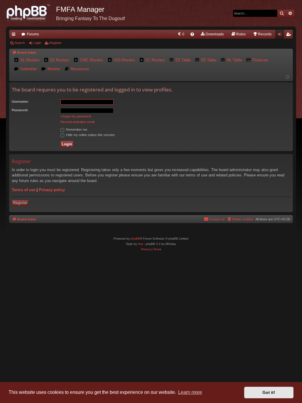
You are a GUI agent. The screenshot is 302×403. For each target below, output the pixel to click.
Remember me (76, 129)
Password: (20, 110)
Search (19, 43)
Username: (20, 101)
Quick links (15, 35)
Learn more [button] (190, 392)
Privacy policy (52, 190)
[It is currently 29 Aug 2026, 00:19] (287, 77)
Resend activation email (77, 122)
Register (56, 43)
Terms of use (23, 190)
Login (37, 43)
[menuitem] (180, 34)
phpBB (135, 238)
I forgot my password (75, 116)
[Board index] (31, 13)
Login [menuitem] (281, 35)
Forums (33, 34)
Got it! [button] (268, 392)
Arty (140, 243)
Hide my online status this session (90, 135)
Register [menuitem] (289, 35)
